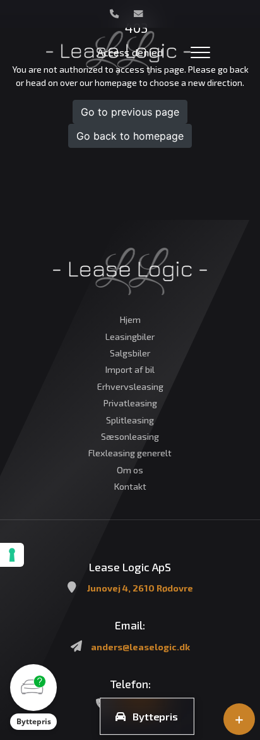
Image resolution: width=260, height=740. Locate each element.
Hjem (130, 319)
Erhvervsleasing (130, 386)
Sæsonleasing (130, 436)
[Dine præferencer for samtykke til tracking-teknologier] (12, 555)
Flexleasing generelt (130, 453)
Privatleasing (130, 403)
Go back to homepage (130, 136)
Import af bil (130, 369)
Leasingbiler (130, 336)
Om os (130, 470)
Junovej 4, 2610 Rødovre (140, 588)
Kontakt (130, 486)
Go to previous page (130, 112)
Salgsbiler (130, 353)
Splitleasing (130, 420)
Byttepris (155, 716)
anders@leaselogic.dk (140, 646)
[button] (33, 697)
